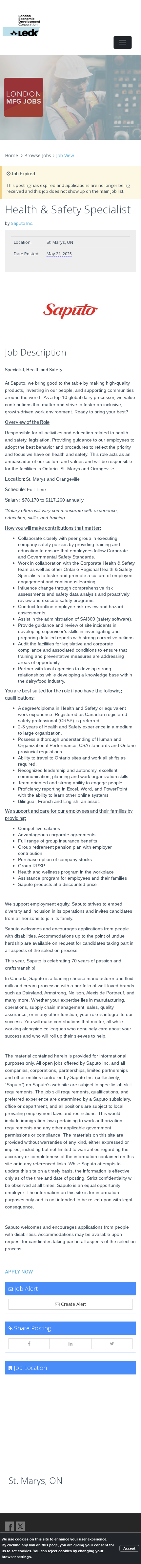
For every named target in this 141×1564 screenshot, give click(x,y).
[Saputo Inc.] (70, 311)
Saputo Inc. (22, 223)
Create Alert (73, 1304)
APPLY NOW (19, 1272)
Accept (129, 1548)
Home (11, 155)
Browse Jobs (37, 155)
